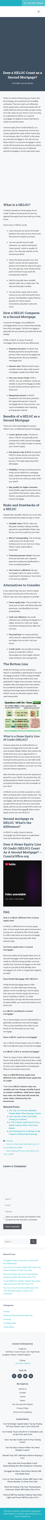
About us (22, 1389)
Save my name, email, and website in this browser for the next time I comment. (23, 1218)
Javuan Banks (27, 83)
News (22, 1400)
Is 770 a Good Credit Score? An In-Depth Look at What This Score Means (24, 1125)
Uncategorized (9, 1323)
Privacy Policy (22, 1408)
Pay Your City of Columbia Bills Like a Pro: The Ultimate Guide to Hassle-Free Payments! (21, 1291)
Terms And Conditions (22, 1412)
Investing (7, 1319)
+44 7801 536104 (22, 1363)
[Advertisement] (22, 47)
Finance (9, 1141)
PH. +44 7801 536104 (33, 3)
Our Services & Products (22, 1404)
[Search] (33, 1241)
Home (22, 1396)
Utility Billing (8, 1327)
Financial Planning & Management (17, 1315)
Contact (22, 1392)
